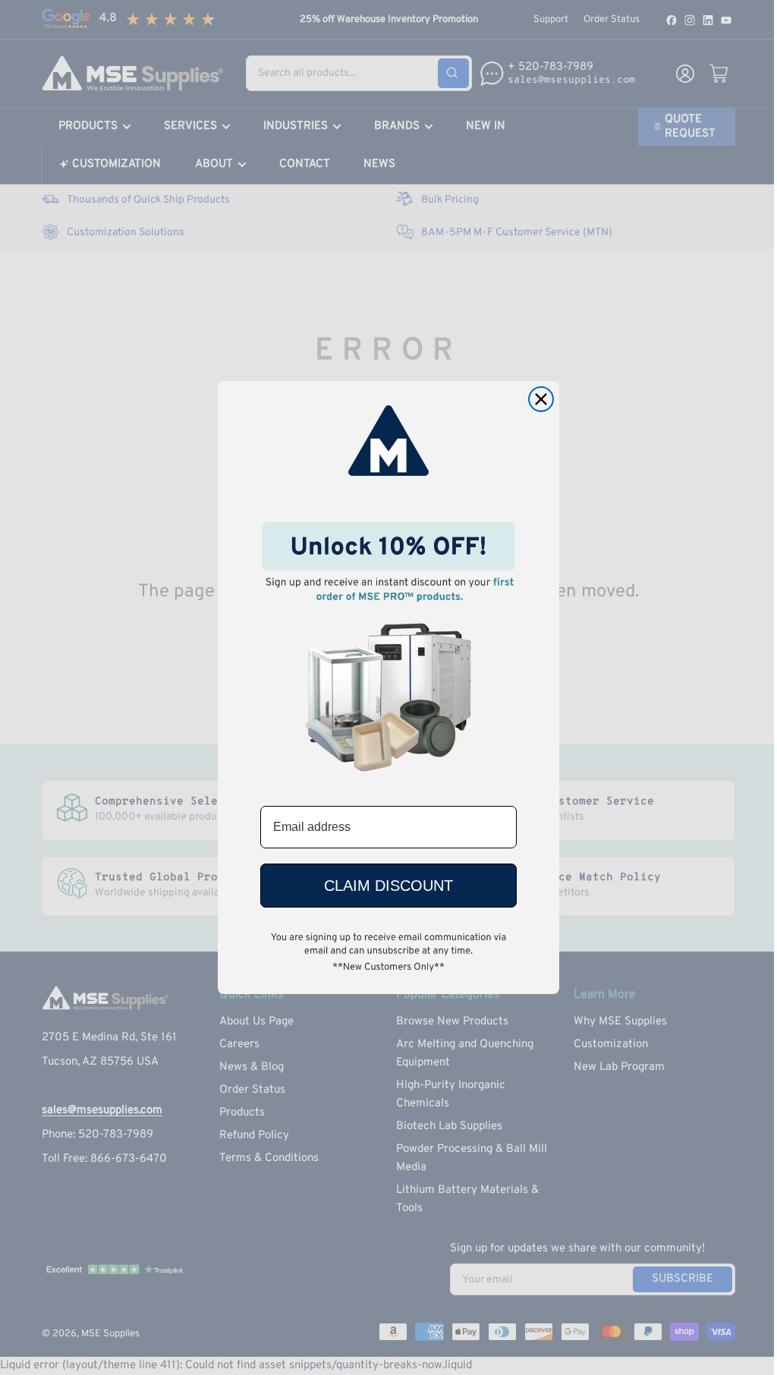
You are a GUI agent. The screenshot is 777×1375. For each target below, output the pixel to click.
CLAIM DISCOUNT (388, 885)
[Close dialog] (541, 399)
